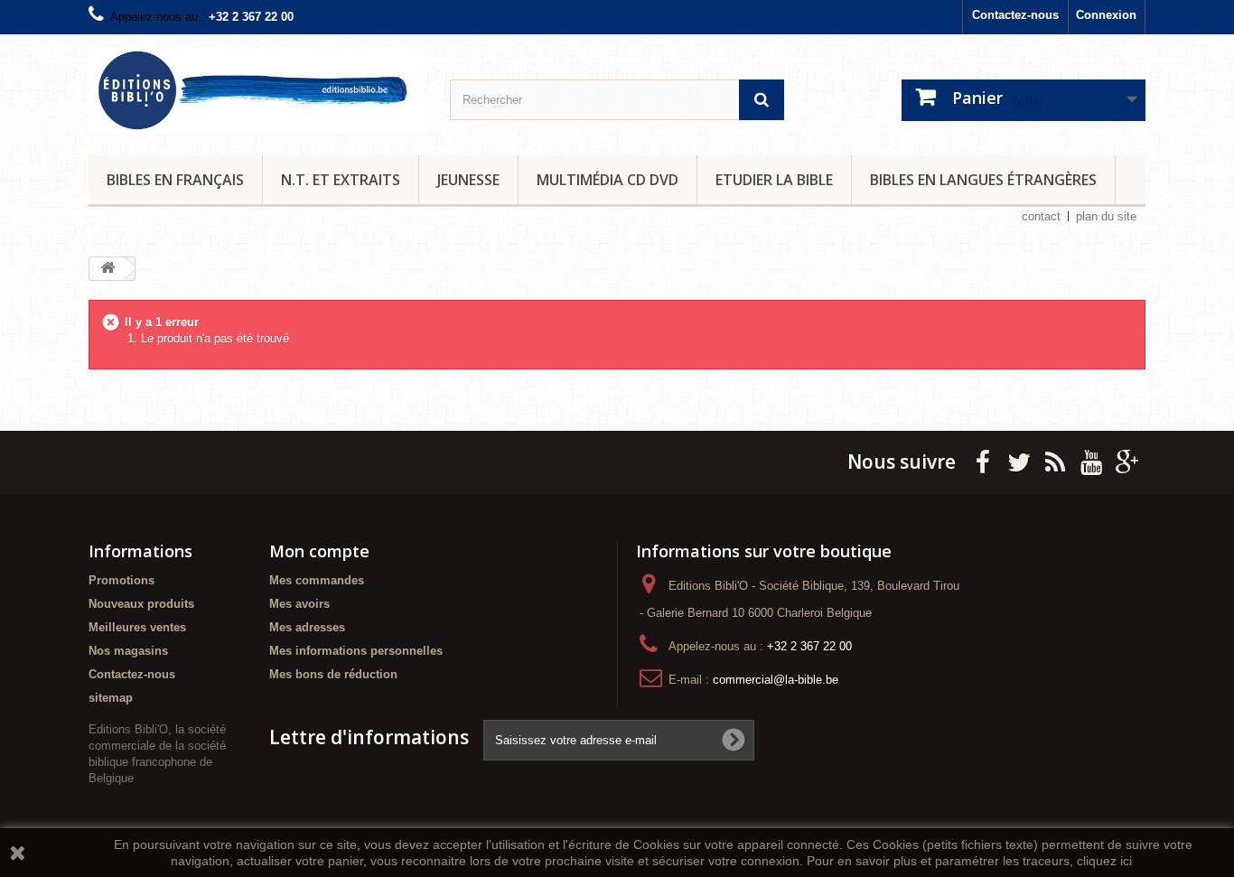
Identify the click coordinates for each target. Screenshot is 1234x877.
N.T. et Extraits (340, 180)
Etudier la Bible (774, 180)
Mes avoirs (299, 604)
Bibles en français (175, 180)
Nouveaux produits (141, 604)
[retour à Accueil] (107, 268)
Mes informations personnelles (356, 651)
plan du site (1106, 216)
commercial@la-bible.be (775, 679)
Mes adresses (307, 627)
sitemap (111, 697)
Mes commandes (316, 580)
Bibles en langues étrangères (983, 180)
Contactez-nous (1015, 15)
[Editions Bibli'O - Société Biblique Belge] (256, 90)
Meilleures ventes (137, 627)
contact (1041, 216)
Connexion (1106, 15)
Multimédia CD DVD (607, 180)
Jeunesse (468, 180)
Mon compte (319, 551)
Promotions (121, 580)
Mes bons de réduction (333, 674)
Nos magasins (128, 651)
